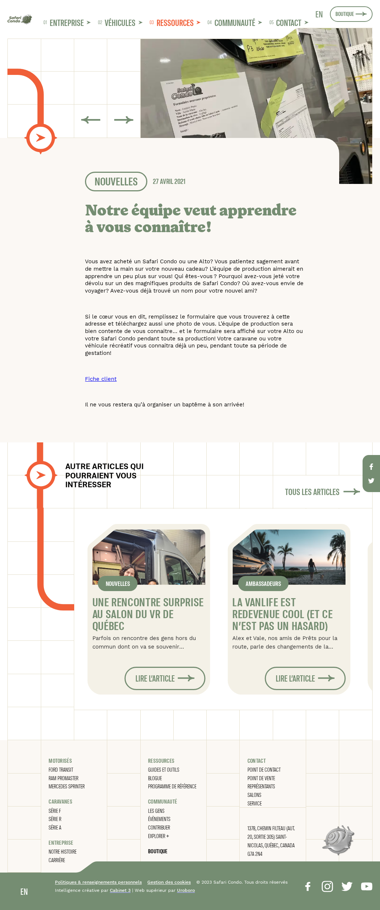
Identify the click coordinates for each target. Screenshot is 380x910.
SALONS (254, 794)
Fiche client (101, 379)
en (319, 14)
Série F (55, 810)
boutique (157, 851)
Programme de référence (172, 786)
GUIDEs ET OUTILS (163, 769)
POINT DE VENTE (261, 778)
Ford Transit (61, 769)
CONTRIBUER (159, 827)
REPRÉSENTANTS (261, 786)
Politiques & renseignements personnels (98, 882)
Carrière (57, 860)
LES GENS (156, 810)
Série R (55, 818)
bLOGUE (155, 778)
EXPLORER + (158, 835)
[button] (67, 22)
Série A (55, 827)
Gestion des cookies (169, 882)
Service (255, 803)
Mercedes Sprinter (67, 786)
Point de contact (264, 769)
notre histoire (62, 851)
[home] (19, 20)
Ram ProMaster (63, 778)
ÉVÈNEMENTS (159, 818)
